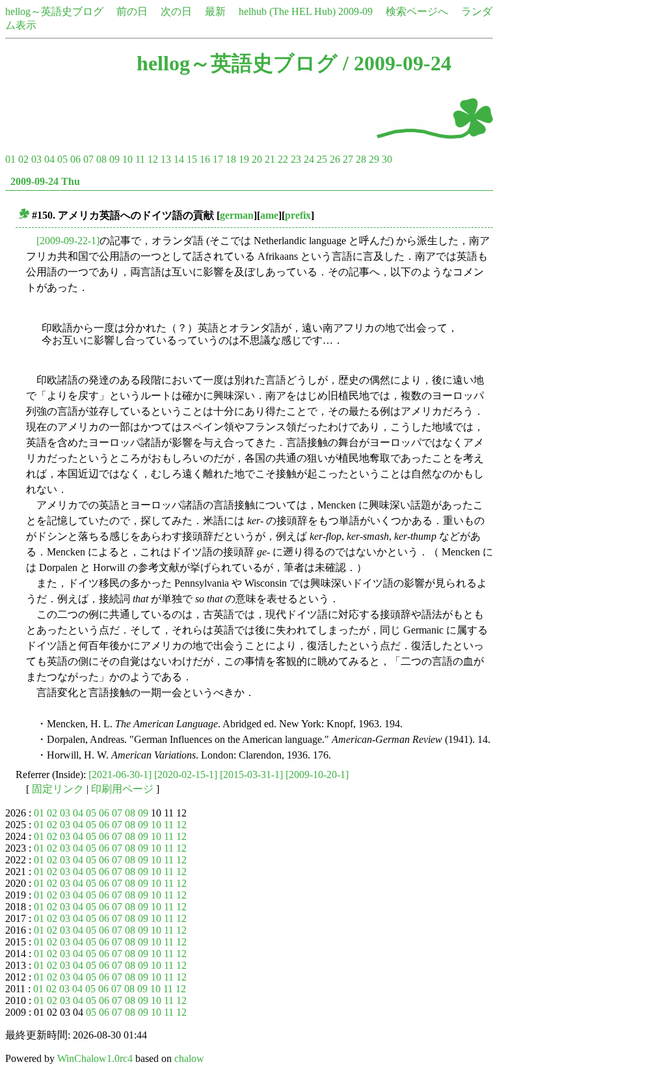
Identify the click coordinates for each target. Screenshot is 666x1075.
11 (140, 159)
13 (166, 159)
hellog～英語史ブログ (54, 11)
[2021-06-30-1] (120, 774)
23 (296, 159)
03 (36, 159)
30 (387, 159)
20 (257, 159)
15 (192, 159)
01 (10, 159)
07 (88, 159)
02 (23, 159)
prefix (298, 215)
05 (62, 159)
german (237, 215)
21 (270, 159)
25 (322, 159)
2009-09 (355, 11)
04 (49, 159)
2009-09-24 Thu (45, 181)
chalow (189, 1058)
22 (283, 159)
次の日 (176, 11)
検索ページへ (417, 11)
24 (309, 159)
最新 (215, 11)
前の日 (132, 11)
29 (374, 159)
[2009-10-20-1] (317, 774)
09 (114, 159)
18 (231, 159)
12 (153, 159)
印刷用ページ (122, 788)
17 (218, 159)
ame (269, 215)
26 (335, 159)
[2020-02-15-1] (185, 774)
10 (127, 159)
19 (244, 159)
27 (348, 159)
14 (179, 159)
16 (205, 159)
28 (361, 159)
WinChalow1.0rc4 (95, 1058)
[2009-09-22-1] (68, 240)
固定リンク (58, 788)
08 (101, 159)
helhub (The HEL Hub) (287, 11)
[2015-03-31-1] (251, 774)
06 (75, 159)
